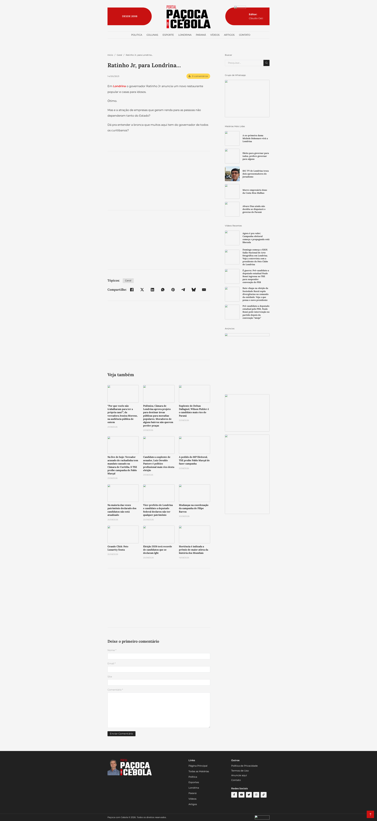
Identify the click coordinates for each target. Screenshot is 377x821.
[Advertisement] (159, 180)
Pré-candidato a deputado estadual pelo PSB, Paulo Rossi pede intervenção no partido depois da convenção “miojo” (256, 312)
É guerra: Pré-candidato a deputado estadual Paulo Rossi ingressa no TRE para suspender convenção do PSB (256, 276)
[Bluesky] (193, 289)
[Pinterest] (173, 289)
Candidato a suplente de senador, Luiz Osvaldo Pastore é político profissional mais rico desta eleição (158, 463)
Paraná (201, 34)
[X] (142, 289)
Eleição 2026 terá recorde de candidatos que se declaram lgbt (157, 550)
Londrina (184, 34)
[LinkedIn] (152, 289)
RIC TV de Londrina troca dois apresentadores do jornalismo (256, 174)
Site (110, 676)
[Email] (204, 289)
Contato (244, 34)
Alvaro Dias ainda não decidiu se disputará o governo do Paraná (254, 209)
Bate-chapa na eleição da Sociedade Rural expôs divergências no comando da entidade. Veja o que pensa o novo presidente (255, 294)
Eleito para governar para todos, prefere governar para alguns (256, 156)
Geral (119, 55)
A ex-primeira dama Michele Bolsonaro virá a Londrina (255, 138)
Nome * (112, 650)
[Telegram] (183, 289)
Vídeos (215, 34)
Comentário (115, 689)
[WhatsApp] (163, 289)
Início (110, 55)
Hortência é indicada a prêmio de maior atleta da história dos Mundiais (193, 550)
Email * (112, 663)
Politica (136, 34)
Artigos (229, 34)
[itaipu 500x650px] (247, 362)
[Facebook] (132, 289)
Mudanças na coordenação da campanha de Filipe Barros (193, 508)
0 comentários (200, 76)
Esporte (168, 34)
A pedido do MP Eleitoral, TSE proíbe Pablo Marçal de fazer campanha (194, 460)
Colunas (152, 34)
